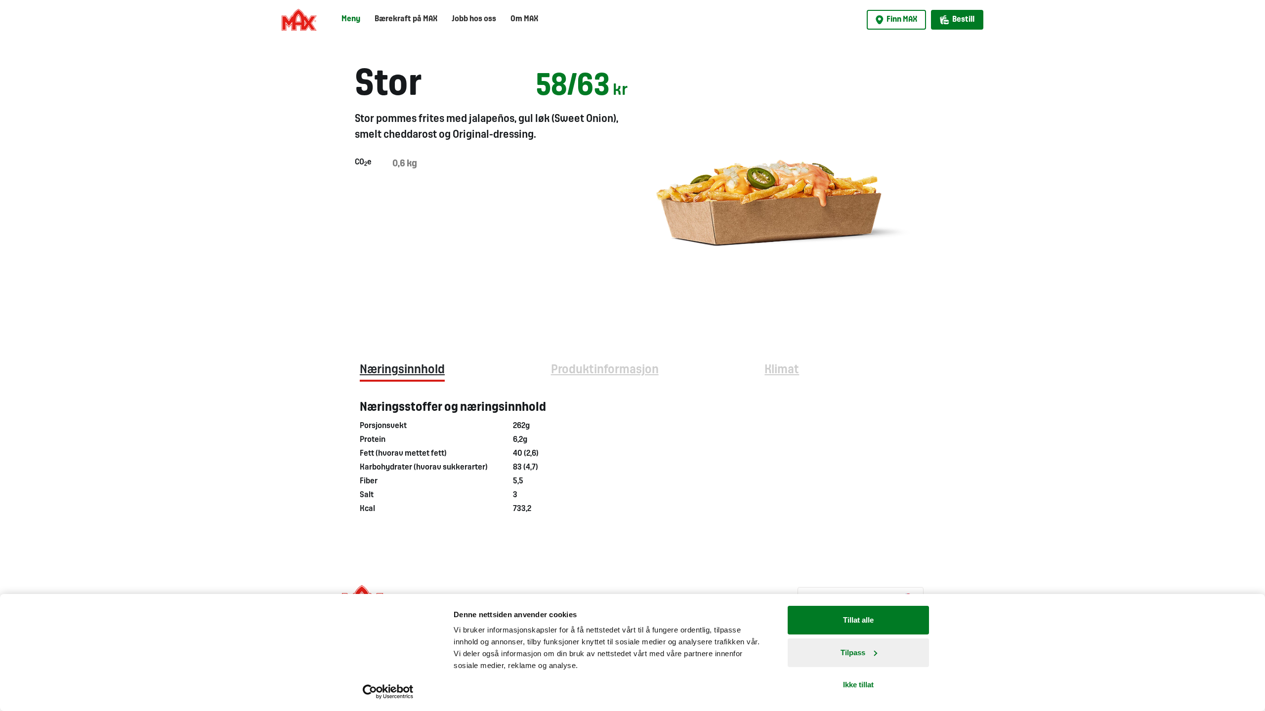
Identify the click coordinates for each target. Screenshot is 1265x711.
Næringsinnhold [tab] (402, 370)
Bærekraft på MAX (406, 19)
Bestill (963, 19)
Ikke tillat (858, 684)
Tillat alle (858, 620)
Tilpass (853, 652)
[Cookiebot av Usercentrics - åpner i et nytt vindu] (388, 691)
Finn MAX (901, 19)
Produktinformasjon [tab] (605, 370)
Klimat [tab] (781, 370)
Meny (350, 19)
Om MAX (524, 19)
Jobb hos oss (474, 19)
